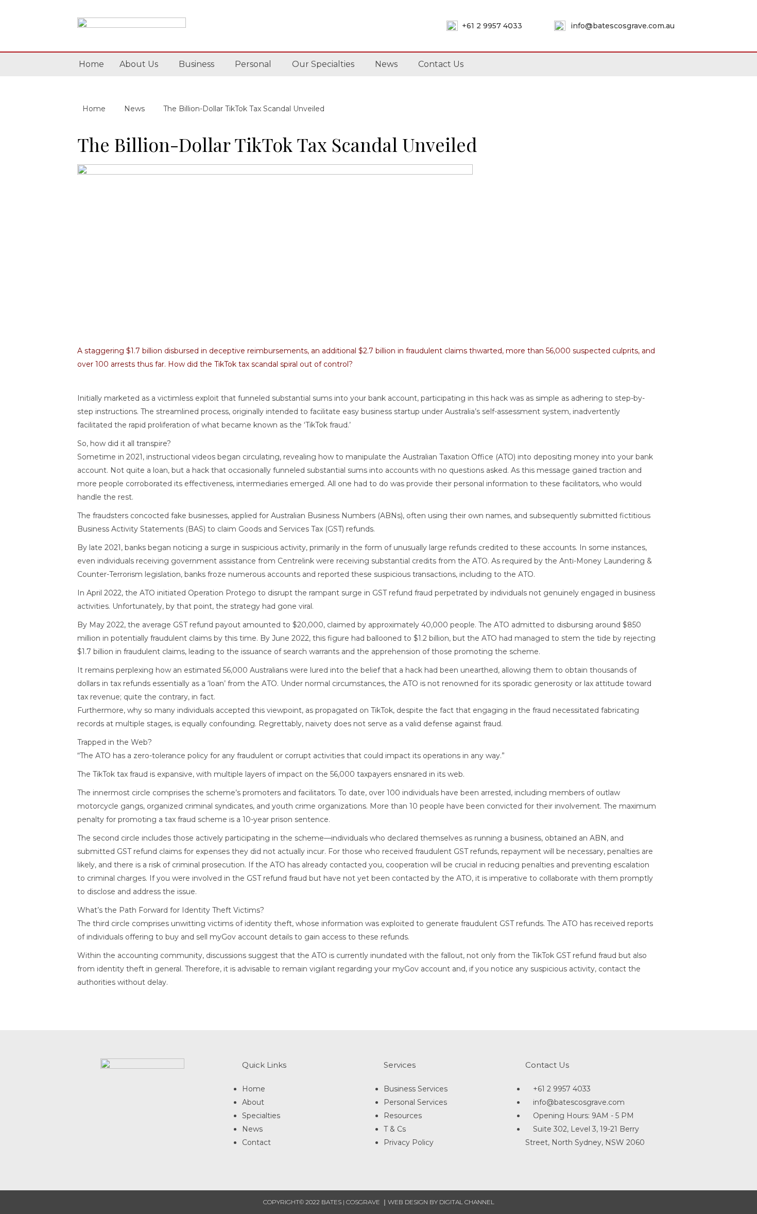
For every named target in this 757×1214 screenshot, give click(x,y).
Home (91, 64)
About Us (138, 64)
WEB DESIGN (408, 1202)
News (386, 64)
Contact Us (440, 64)
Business (196, 64)
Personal (253, 64)
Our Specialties (323, 64)
